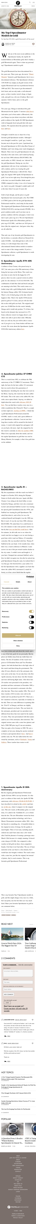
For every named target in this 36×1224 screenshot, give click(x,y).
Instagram (18, 1200)
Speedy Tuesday (6, 915)
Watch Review (18, 1187)
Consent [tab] (6, 582)
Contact (18, 1171)
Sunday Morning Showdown (18, 1189)
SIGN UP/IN (4, 2)
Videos (18, 1167)
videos (33, 6)
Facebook (18, 1198)
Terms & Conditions (18, 1216)
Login (7, 1002)
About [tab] (29, 582)
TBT (18, 1182)
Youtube (18, 1202)
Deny (18, 646)
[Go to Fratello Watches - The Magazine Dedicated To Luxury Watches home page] (18, 2)
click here (29, 111)
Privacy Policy (18, 1218)
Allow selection (18, 640)
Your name (6, 979)
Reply (8, 1036)
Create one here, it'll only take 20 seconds (16, 1009)
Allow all (18, 635)
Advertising (18, 1163)
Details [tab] (18, 582)
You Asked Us (18, 1184)
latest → (32, 924)
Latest (18, 1191)
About (18, 1160)
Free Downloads (18, 1165)
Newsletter (18, 1169)
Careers (18, 1161)
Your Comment (6, 968)
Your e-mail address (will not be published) (13, 986)
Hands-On (18, 1180)
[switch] (31, 616)
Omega (14, 915)
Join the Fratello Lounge (18, 1158)
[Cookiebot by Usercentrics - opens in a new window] (26, 577)
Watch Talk (18, 1186)
